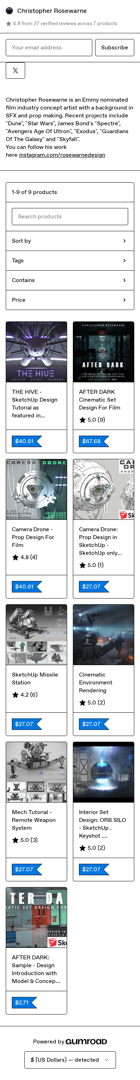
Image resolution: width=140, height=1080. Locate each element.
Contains (23, 280)
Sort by (21, 240)
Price (18, 299)
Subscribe (114, 47)
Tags (18, 260)
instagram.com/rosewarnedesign (62, 154)
